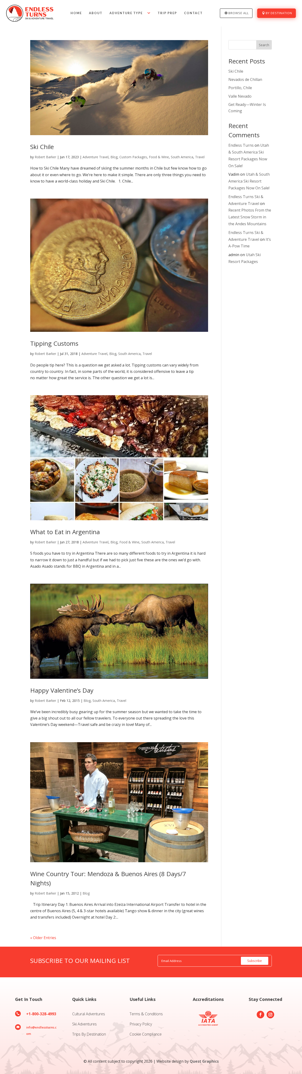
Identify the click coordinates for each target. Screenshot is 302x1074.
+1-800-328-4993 (41, 1013)
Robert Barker (45, 157)
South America (182, 157)
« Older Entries (43, 937)
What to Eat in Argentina (65, 532)
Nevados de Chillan (245, 79)
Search (264, 45)
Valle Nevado (240, 96)
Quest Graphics (204, 1061)
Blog (113, 157)
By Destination (279, 13)
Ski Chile (42, 146)
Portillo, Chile (240, 87)
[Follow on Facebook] (260, 1014)
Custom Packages (133, 157)
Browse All (238, 13)
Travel (200, 157)
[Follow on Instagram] (270, 1014)
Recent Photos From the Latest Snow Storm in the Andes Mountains (249, 217)
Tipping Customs (54, 343)
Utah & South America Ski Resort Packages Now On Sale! (249, 181)
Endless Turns (241, 145)
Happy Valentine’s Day (61, 690)
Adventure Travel (96, 157)
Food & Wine (159, 157)
